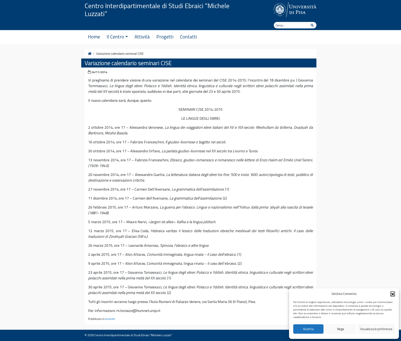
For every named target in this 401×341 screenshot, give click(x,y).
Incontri (110, 319)
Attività (142, 36)
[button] (393, 294)
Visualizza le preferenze (376, 329)
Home (94, 36)
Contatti (188, 36)
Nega (340, 329)
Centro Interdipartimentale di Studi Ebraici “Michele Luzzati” (157, 10)
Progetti (164, 36)
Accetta (308, 329)
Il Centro (115, 36)
